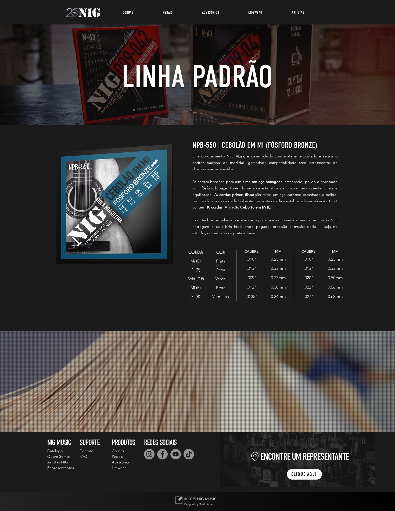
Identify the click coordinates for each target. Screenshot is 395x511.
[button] (128, 12)
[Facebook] (162, 454)
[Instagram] (149, 454)
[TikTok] (189, 454)
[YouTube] (175, 454)
